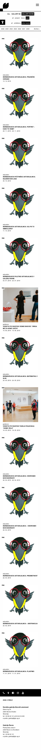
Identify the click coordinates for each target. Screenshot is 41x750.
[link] (2, 22)
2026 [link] (2, 29)
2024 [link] (11, 29)
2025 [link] (7, 29)
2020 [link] (27, 29)
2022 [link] (19, 29)
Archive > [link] (37, 29)
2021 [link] (23, 29)
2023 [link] (15, 29)
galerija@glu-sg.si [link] (14, 718)
